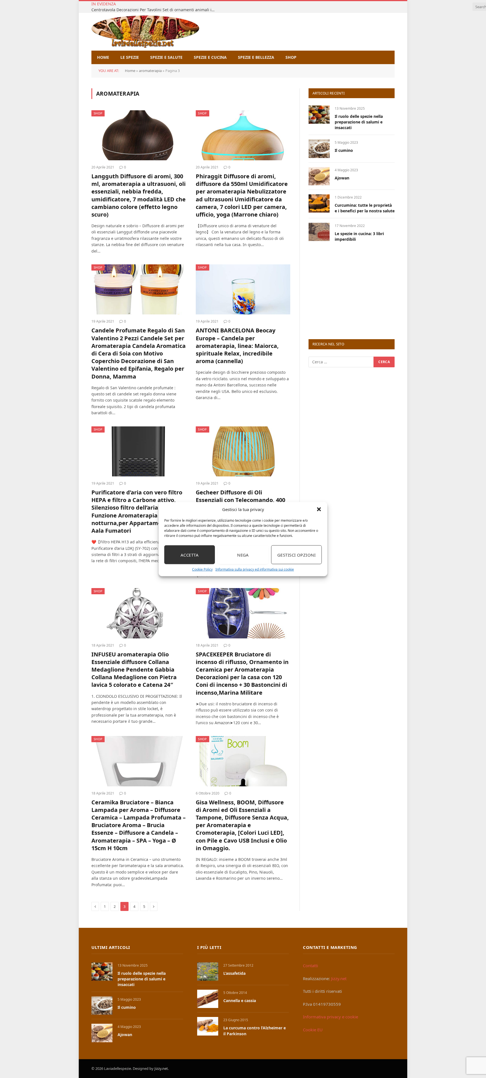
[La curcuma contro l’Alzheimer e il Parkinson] (207, 1026)
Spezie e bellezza (256, 57)
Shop (290, 57)
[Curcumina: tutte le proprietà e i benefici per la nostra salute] (319, 203)
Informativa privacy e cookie (330, 1017)
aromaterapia (150, 70)
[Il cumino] (319, 148)
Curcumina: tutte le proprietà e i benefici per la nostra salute (365, 207)
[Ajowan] (319, 176)
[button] (319, 509)
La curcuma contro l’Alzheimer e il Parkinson (254, 1030)
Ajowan (342, 178)
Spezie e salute (166, 57)
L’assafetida (234, 973)
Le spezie (129, 57)
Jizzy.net (338, 978)
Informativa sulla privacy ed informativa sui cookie (254, 569)
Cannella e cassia (239, 1000)
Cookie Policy (202, 569)
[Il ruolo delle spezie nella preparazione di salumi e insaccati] (319, 114)
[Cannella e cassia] (207, 999)
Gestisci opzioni (296, 554)
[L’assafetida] (207, 971)
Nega (243, 554)
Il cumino (344, 150)
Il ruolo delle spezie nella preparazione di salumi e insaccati (359, 122)
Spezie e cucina (210, 57)
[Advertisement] (351, 290)
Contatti (310, 965)
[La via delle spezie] (145, 32)
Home (103, 57)
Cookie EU (313, 1029)
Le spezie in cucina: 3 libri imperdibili (359, 236)
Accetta (190, 554)
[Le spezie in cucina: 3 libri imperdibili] (319, 232)
